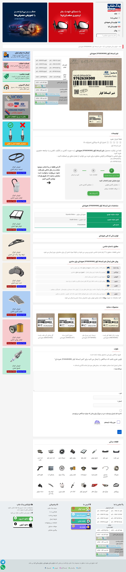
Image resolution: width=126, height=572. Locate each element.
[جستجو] (119, 35)
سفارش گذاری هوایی (111, 185)
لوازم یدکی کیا (112, 26)
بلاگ (115, 31)
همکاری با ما (53, 512)
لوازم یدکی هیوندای (110, 22)
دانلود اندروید (23, 519)
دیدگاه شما (118, 369)
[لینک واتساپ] (2, 567)
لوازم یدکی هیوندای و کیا (110, 47)
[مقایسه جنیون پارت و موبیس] (16, 107)
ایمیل (119, 401)
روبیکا (38, 86)
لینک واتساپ (40, 94)
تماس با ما (114, 18)
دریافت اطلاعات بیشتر (111, 189)
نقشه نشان (81, 521)
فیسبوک (48, 568)
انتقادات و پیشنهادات (51, 523)
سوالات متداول (52, 526)
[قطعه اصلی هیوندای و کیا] (71, 22)
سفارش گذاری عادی (85, 185)
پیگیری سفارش (52, 530)
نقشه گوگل (81, 509)
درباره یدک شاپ (52, 508)
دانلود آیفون (24, 525)
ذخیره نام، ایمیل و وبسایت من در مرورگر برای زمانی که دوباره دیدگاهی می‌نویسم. (97, 413)
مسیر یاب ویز (81, 515)
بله (44, 86)
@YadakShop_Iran (52, 102)
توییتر (56, 568)
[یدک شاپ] (108, 8)
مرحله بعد (92, 193)
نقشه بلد (82, 527)
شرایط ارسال (53, 519)
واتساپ (72, 568)
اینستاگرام (64, 568)
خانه (115, 14)
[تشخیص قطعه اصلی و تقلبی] (16, 134)
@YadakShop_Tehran (53, 94)
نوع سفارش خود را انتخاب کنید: (109, 181)
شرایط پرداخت (53, 515)
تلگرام (79, 568)
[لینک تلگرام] (2, 561)
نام (120, 393)
